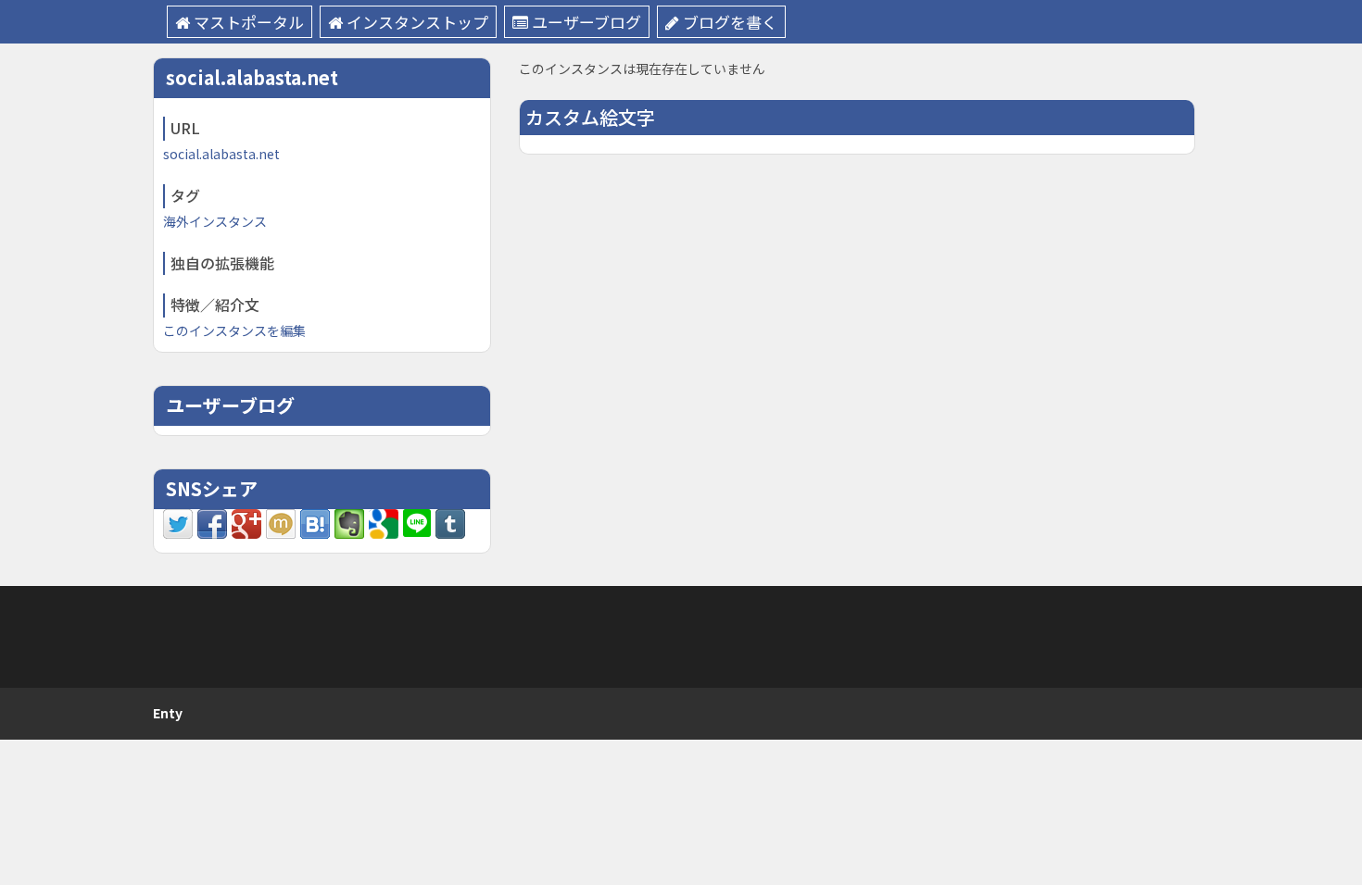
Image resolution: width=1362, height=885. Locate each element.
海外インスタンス (215, 221)
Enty (168, 713)
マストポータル (249, 21)
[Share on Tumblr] (450, 522)
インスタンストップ (417, 21)
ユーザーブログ (586, 21)
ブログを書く (730, 21)
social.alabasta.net (221, 153)
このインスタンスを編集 (234, 330)
